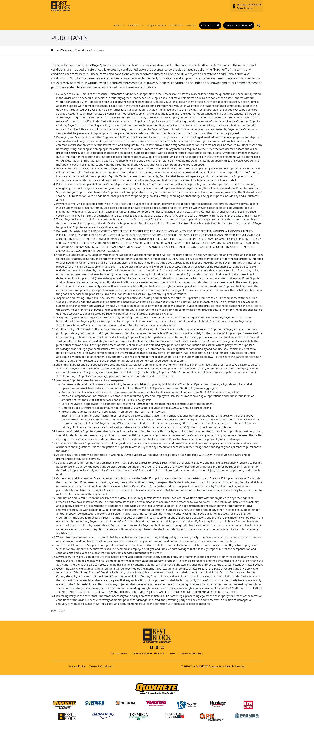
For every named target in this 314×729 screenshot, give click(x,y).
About (118, 25)
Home (55, 50)
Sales (172, 653)
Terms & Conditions (101, 666)
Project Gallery (156, 25)
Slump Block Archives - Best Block (147, 653)
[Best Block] (157, 635)
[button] (259, 25)
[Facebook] (151, 647)
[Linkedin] (157, 647)
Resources (176, 25)
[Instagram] (162, 647)
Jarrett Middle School (192, 653)
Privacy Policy (77, 666)
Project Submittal (237, 25)
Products (134, 25)
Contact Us (208, 25)
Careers (191, 25)
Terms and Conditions (74, 50)
